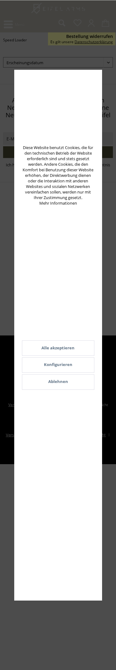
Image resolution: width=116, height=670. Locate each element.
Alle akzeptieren (58, 348)
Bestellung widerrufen (89, 36)
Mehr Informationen (58, 203)
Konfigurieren (58, 364)
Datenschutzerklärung (94, 41)
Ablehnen (58, 381)
